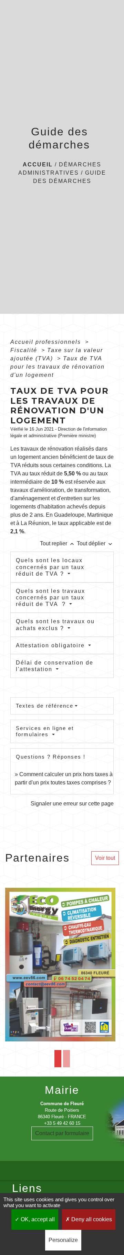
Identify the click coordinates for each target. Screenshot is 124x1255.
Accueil (38, 164)
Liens (27, 1188)
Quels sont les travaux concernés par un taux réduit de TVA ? (50, 597)
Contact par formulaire (62, 1133)
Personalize (63, 1240)
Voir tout (105, 858)
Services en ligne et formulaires (45, 731)
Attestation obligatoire (51, 645)
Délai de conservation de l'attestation (54, 666)
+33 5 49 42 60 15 (62, 1123)
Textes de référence (44, 706)
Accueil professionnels (46, 342)
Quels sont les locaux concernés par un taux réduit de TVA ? (50, 566)
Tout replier (57, 543)
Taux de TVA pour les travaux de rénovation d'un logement (57, 367)
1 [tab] (57, 1058)
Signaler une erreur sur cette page (72, 803)
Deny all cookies (91, 1219)
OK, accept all (37, 1219)
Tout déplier (95, 543)
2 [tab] (66, 1058)
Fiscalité (24, 350)
